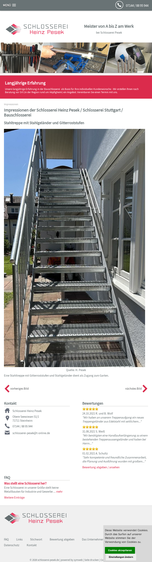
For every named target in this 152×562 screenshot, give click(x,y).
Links (19, 539)
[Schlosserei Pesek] (35, 525)
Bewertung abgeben (62, 539)
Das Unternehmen (93, 539)
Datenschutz (11, 545)
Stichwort (36, 539)
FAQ (6, 539)
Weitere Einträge (14, 497)
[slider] (90, 409)
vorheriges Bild (19, 388)
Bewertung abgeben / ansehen (101, 467)
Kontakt (32, 545)
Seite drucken (91, 560)
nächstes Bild (133, 388)
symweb (78, 560)
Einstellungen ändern (121, 556)
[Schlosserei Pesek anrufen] (119, 8)
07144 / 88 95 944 (137, 5)
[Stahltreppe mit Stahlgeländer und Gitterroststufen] (74, 366)
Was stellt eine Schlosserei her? (25, 483)
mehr (59, 491)
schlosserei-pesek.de (48, 560)
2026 (34, 560)
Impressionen (11, 104)
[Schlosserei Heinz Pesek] (36, 37)
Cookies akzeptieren (120, 550)
